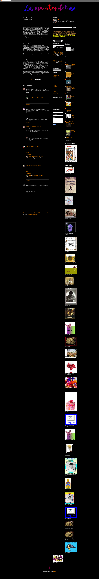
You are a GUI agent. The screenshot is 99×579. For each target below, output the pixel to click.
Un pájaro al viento (69, 137)
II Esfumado (55, 86)
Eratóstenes (55, 78)
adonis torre (54, 51)
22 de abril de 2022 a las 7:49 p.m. (37, 156)
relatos (54, 62)
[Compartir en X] (37, 79)
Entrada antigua (46, 212)
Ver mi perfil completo (61, 22)
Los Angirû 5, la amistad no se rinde (73, 103)
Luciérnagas (72, 123)
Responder (27, 93)
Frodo (27, 146)
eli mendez (27, 126)
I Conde (55, 85)
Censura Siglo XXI (69, 86)
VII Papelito (55, 92)
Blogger (54, 571)
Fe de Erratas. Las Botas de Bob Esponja (73, 95)
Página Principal (37, 212)
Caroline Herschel (56, 75)
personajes (55, 60)
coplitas (57, 53)
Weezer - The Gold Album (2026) (73, 73)
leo (58, 56)
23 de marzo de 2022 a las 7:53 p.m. (33, 146)
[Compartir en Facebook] (38, 79)
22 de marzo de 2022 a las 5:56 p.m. (38, 137)
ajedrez (59, 51)
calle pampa (60, 52)
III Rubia (55, 87)
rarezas (60, 61)
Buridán (55, 74)
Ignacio (55, 94)
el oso (30, 97)
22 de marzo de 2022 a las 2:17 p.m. (35, 126)
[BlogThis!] (36, 79)
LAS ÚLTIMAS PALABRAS (70, 129)
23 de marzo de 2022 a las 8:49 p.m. (35, 165)
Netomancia (68, 101)
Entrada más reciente (26, 212)
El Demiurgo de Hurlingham (30, 108)
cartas (53, 53)
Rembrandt (28, 165)
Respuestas (29, 95)
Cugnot (55, 77)
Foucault (55, 81)
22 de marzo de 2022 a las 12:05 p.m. (38, 97)
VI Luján (55, 91)
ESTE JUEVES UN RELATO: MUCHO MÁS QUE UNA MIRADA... (73, 89)
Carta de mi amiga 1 (69, 110)
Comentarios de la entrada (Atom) (33, 214)
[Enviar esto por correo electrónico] (35, 79)
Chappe (55, 76)
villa (59, 64)
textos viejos (55, 64)
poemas (55, 61)
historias (55, 55)
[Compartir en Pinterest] (40, 79)
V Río (54, 90)
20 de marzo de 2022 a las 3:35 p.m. (40, 108)
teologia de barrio (59, 63)
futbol (60, 54)
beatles (55, 52)
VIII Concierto (56, 93)
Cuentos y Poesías (69, 79)
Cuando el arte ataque (70, 71)
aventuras (62, 51)
